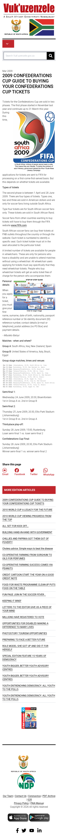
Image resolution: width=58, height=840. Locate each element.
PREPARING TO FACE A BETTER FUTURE (23, 639)
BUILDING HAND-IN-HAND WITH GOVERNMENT (27, 532)
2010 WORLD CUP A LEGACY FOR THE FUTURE (27, 509)
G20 (30, 799)
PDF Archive (49, 796)
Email (5, 474)
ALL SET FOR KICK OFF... (15, 526)
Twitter (34, 474)
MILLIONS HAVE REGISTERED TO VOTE (23, 617)
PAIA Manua (36, 803)
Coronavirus (34, 796)
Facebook (20, 474)
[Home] (29, 20)
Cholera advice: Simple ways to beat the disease (27, 548)
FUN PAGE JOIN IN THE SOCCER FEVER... (24, 594)
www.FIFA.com (19, 225)
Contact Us (20, 796)
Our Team (8, 796)
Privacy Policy (21, 803)
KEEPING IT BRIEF (11, 600)
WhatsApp (48, 474)
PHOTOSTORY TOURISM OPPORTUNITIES (24, 633)
